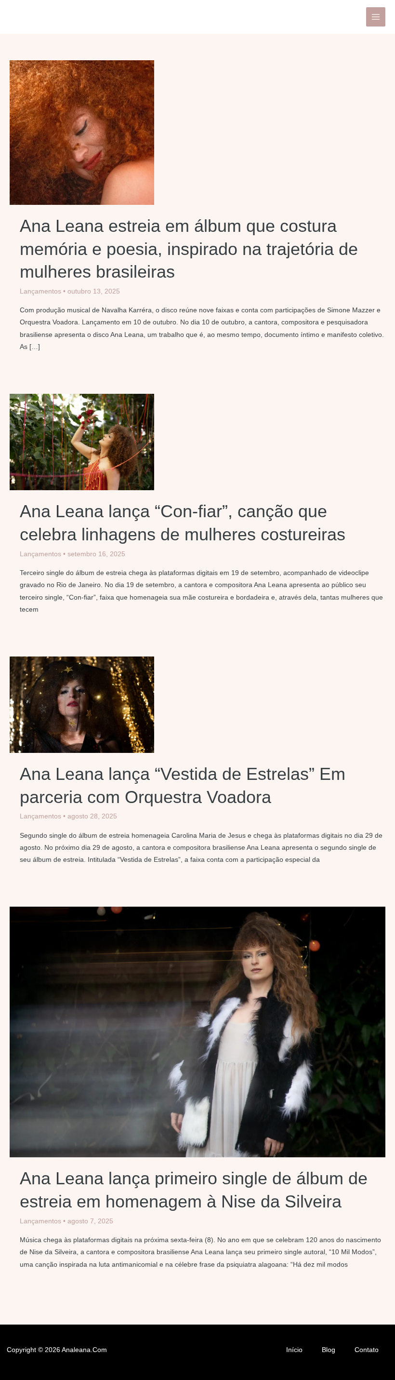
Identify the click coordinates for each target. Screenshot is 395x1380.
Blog (328, 1349)
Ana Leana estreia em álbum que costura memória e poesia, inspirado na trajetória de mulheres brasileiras (189, 248)
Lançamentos (40, 291)
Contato (367, 1349)
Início (294, 1349)
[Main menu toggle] (376, 17)
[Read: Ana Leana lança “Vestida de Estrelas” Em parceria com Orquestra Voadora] (82, 704)
